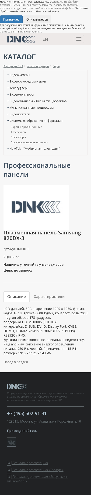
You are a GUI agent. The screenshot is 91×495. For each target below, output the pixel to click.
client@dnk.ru (34, 31)
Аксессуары (18, 132)
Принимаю (11, 19)
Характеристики (49, 296)
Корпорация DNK (13, 66)
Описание (16, 296)
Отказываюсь (37, 19)
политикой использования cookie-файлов (51, 8)
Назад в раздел (16, 362)
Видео (56, 66)
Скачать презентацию (30, 463)
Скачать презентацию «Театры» (37, 470)
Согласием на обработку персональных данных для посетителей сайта (39, 3)
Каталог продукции (38, 66)
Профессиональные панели (29, 142)
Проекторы (18, 137)
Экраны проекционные (26, 127)
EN (45, 39)
